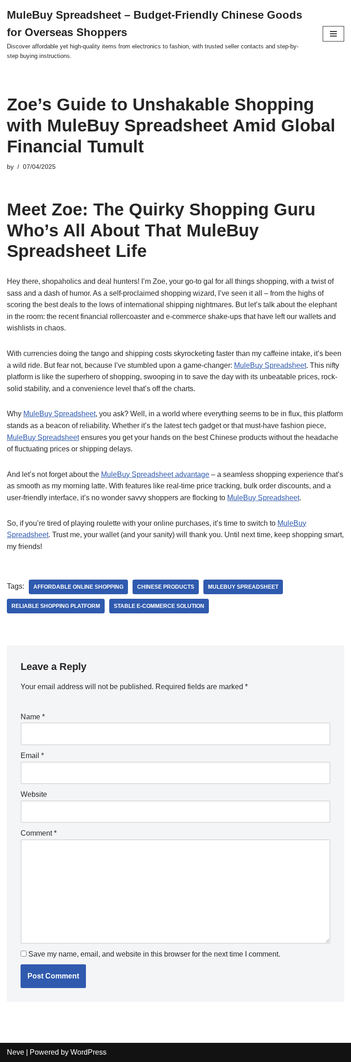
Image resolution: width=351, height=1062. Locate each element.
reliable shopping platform (55, 606)
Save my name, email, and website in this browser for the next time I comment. (154, 954)
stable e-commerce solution (159, 606)
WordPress (88, 1052)
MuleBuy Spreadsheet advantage (155, 474)
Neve (15, 1052)
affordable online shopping (78, 587)
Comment (39, 833)
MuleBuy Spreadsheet (270, 365)
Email (32, 755)
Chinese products (165, 587)
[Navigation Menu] (333, 34)
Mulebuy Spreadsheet (243, 587)
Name (33, 717)
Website (34, 794)
